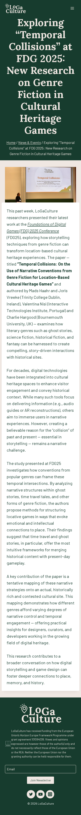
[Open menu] (72, 8)
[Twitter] (31, 794)
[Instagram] (50, 794)
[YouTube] (40, 794)
